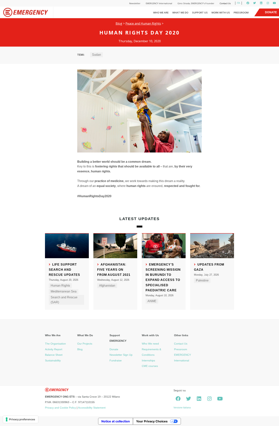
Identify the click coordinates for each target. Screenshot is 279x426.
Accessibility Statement (92, 407)
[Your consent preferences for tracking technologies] (20, 419)
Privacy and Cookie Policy (60, 407)
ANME (151, 301)
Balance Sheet (53, 354)
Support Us (200, 12)
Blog (119, 23)
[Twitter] (254, 3)
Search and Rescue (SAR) (64, 300)
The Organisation (55, 343)
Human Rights (60, 285)
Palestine (202, 280)
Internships (148, 360)
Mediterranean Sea (63, 291)
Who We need (150, 343)
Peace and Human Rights (143, 23)
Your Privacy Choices (152, 421)
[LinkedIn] (261, 3)
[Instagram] (268, 3)
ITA (238, 3)
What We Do (180, 12)
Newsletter (134, 3)
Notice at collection (115, 421)
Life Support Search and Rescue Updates (64, 269)
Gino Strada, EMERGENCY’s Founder (195, 3)
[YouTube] (274, 3)
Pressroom (241, 12)
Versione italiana (182, 407)
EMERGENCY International (159, 3)
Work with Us (220, 12)
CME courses (150, 365)
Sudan (96, 54)
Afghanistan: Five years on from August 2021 (113, 269)
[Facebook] (248, 3)
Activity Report (53, 349)
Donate (114, 349)
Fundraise (116, 360)
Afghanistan (107, 285)
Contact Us (225, 3)
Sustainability (53, 360)
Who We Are (161, 12)
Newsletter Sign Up (121, 354)
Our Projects (84, 343)
